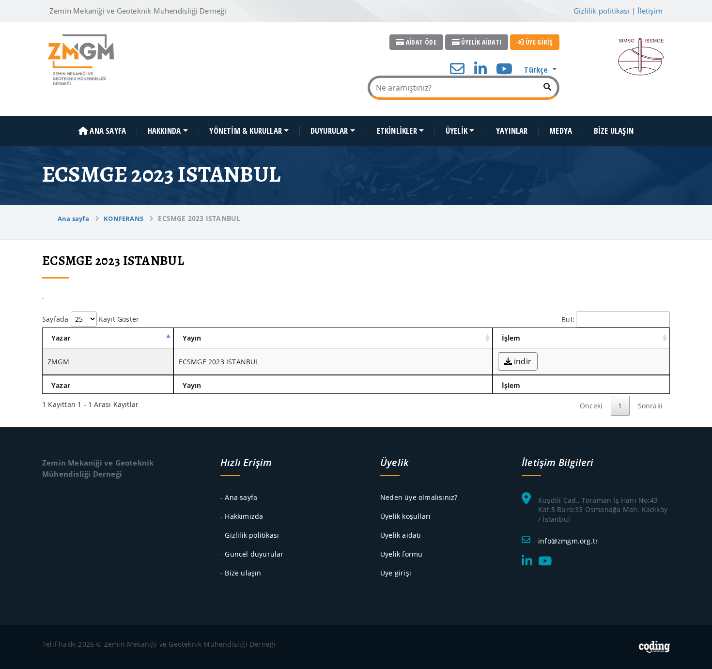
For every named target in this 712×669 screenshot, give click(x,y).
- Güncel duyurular (252, 554)
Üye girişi (395, 572)
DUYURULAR (329, 131)
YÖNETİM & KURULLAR (245, 131)
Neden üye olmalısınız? (418, 497)
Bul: (567, 319)
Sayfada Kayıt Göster (90, 319)
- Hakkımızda (241, 516)
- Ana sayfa (238, 497)
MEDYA (560, 131)
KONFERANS (123, 218)
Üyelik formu (401, 554)
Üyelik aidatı (400, 535)
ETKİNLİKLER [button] (397, 131)
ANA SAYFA (107, 131)
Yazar (60, 337)
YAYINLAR (512, 131)
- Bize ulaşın (241, 572)
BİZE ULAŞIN (614, 131)
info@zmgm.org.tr (568, 540)
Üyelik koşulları (405, 516)
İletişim (650, 11)
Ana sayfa (73, 218)
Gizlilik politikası (601, 11)
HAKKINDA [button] (164, 131)
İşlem (511, 337)
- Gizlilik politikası (249, 535)
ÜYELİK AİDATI (481, 42)
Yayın (192, 337)
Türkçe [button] (537, 69)
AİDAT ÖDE (420, 42)
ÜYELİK (456, 131)
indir (521, 361)
